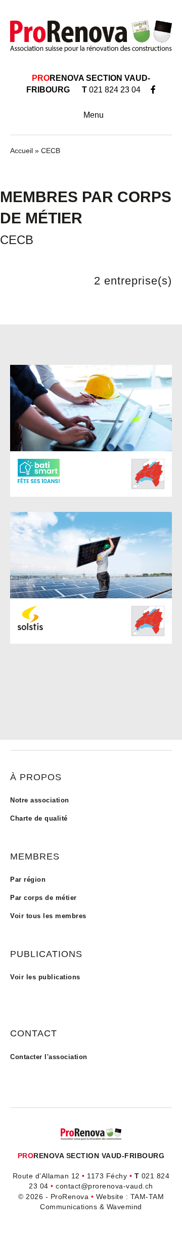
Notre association (39, 800)
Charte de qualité (39, 818)
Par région (28, 879)
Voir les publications (45, 977)
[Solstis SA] (91, 554)
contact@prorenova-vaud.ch (104, 1186)
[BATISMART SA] (91, 407)
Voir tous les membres (48, 916)
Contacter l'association (48, 1057)
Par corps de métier (43, 897)
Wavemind (124, 1207)
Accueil (21, 151)
